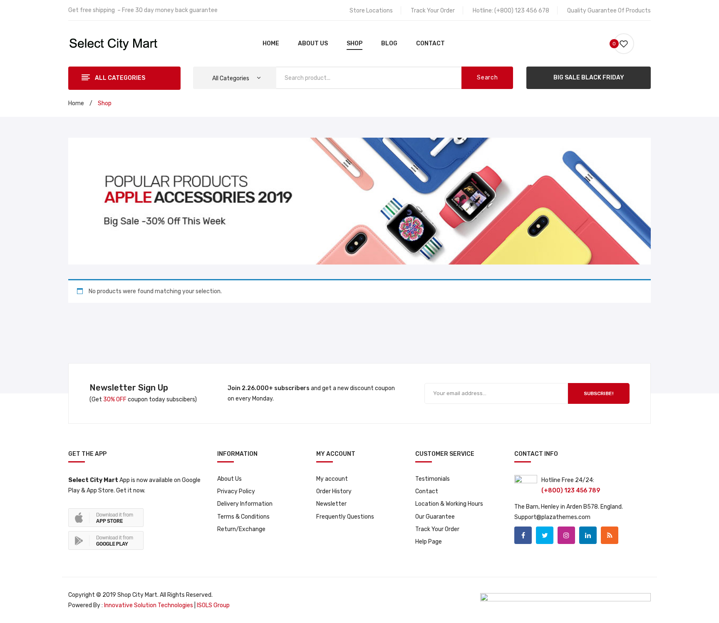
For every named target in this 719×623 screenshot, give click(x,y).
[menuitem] (271, 43)
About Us (229, 478)
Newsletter (331, 503)
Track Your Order (433, 10)
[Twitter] (544, 535)
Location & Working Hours (449, 503)
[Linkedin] (588, 535)
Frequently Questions (345, 516)
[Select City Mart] (113, 43)
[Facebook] (523, 535)
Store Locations (371, 10)
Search (487, 77)
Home (76, 103)
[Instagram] (566, 535)
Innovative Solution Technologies (148, 605)
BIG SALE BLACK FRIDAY (588, 77)
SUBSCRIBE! (598, 393)
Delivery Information (245, 503)
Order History (334, 491)
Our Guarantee (435, 516)
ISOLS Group (213, 605)
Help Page (428, 541)
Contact (426, 491)
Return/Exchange (241, 529)
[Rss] (609, 535)
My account (332, 478)
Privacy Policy (236, 491)
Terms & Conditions (243, 516)
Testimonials (432, 478)
